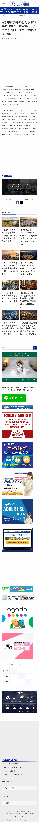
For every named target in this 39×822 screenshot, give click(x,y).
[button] (17, 202)
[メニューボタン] (3, 3)
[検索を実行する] (35, 348)
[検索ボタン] (35, 3)
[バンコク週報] (19, 3)
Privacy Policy (19, 816)
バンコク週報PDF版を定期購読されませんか (19, 811)
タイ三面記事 (8, 175)
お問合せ (26, 813)
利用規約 (32, 813)
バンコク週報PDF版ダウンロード (13, 813)
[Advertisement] (19, 61)
